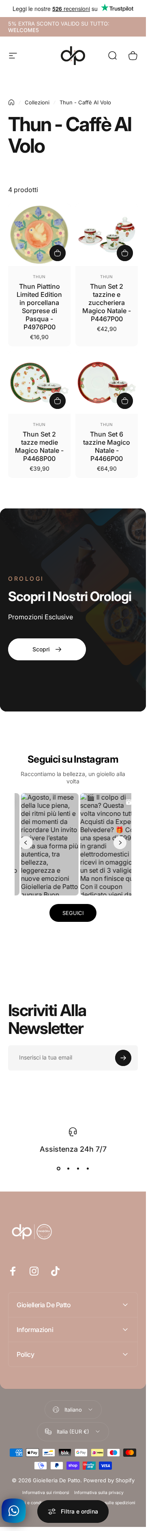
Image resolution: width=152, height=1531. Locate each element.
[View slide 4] (87, 1168)
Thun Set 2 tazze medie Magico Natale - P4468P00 (39, 446)
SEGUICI (72, 913)
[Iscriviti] (123, 1058)
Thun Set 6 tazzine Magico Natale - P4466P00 (106, 446)
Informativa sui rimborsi (45, 1492)
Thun (39, 276)
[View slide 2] (68, 1168)
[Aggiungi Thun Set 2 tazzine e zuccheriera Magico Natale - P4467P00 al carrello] (125, 253)
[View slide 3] (78, 1168)
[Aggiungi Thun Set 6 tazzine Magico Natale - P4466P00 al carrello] (125, 401)
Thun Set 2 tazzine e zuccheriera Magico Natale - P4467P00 (106, 302)
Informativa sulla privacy (99, 1492)
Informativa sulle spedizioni (108, 1502)
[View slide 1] (58, 1168)
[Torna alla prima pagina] (11, 102)
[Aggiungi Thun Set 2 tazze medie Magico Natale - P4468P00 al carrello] (57, 401)
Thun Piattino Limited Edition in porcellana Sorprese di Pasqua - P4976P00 (39, 306)
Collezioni (37, 102)
